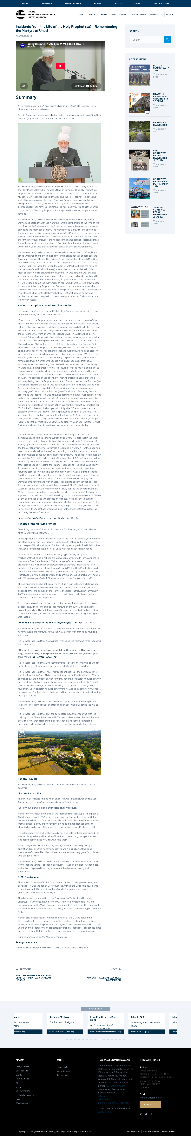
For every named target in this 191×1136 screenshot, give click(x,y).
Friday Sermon (139, 14)
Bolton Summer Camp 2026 (161, 68)
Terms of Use (62, 1075)
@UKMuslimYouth (116, 1085)
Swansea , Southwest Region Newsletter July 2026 (160, 212)
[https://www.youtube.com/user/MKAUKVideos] (146, 1113)
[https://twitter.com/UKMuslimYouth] (141, 1113)
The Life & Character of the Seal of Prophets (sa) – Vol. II (49, 622)
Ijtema (97, 3)
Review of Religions (77, 948)
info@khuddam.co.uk (151, 1097)
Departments (72, 3)
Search (170, 14)
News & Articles (22, 1078)
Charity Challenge (23, 1091)
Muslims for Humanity (25, 1095)
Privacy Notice (63, 1067)
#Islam (102, 1095)
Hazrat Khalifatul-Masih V (46, 948)
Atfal (18, 1083)
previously (48, 115)
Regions (46, 3)
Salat (81, 14)
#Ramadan (104, 1099)
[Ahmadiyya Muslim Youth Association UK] (35, 14)
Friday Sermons (22, 1066)
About (25, 3)
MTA (64, 948)
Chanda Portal (22, 1071)
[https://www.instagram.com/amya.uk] (151, 1113)
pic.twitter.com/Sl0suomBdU (114, 1102)
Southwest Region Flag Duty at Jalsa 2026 (160, 182)
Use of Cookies (63, 1071)
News (113, 14)
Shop (137, 3)
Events (122, 14)
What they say (22, 1103)
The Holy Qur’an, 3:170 (44, 656)
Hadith (104, 14)
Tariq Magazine (161, 3)
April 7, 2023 (104, 1111)
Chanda (118, 3)
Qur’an (91, 14)
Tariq (18, 1099)
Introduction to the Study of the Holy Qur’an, (42, 517)
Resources (155, 14)
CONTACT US (150, 1104)
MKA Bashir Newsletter (160, 123)
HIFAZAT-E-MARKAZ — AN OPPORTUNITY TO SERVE (160, 97)
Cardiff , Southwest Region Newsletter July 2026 (160, 155)
